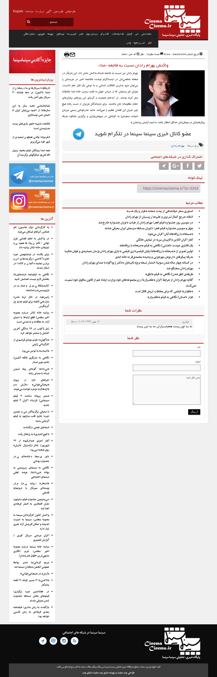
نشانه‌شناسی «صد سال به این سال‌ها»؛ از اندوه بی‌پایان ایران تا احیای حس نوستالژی (31, 110)
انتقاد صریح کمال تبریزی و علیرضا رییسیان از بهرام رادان (159, 217)
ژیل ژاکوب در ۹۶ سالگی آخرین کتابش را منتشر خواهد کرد (31, 331)
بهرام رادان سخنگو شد (180, 268)
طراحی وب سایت (126, 673)
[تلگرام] (43, 641)
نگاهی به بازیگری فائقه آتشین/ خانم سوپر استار (31, 360)
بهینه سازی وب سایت (104, 673)
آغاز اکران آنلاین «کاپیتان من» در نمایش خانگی (164, 240)
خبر (137, 34)
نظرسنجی (58, 11)
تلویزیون (41, 34)
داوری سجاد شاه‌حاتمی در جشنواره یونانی (31, 458)
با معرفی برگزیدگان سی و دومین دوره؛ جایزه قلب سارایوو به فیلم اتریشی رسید (31, 416)
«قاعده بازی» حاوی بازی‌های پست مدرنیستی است (31, 126)
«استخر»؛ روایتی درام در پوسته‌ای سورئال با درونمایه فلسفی (31, 488)
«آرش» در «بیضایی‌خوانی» (34, 573)
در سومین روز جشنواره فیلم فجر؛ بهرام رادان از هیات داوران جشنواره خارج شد (145, 222)
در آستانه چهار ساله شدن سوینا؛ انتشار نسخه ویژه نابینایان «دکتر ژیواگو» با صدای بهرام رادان (137, 262)
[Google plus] (176, 166)
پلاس (129, 43)
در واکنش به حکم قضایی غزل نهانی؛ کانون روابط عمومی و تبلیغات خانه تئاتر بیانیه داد (31, 243)
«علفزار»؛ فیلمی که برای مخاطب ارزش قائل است (164, 291)
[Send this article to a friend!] (72, 54)
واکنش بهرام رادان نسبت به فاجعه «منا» (133, 65)
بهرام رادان (177, 146)
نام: (198, 347)
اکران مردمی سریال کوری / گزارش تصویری (31, 537)
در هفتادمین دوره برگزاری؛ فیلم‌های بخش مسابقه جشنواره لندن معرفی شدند (31, 596)
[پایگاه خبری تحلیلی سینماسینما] (183, 21)
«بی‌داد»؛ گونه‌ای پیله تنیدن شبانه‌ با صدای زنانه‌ (31, 371)
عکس (81, 34)
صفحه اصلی (146, 34)
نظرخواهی (70, 11)
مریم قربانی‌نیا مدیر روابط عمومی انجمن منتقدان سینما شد (31, 564)
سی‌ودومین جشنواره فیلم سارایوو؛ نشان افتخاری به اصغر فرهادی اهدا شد (31, 504)
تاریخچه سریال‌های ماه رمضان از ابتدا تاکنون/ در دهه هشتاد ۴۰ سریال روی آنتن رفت (31, 93)
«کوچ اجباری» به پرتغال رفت (33, 434)
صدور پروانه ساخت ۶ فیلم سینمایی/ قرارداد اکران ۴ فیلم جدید (31, 401)
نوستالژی (60, 34)
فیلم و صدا (71, 34)
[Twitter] (199, 166)
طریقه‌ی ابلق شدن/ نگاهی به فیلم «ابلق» (169, 274)
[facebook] (187, 166)
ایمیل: (197, 361)
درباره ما (39, 11)
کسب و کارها (139, 43)
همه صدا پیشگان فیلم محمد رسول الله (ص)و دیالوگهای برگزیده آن (31, 152)
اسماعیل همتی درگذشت (36, 427)
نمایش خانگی (29, 34)
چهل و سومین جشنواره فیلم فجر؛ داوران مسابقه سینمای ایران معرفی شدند (149, 228)
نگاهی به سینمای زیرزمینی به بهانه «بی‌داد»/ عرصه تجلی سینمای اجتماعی (31, 472)
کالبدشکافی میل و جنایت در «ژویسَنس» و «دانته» (31, 288)
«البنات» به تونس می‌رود (35, 351)
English (18, 11)
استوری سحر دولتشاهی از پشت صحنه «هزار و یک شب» (160, 211)
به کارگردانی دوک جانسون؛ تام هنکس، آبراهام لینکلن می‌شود (31, 229)
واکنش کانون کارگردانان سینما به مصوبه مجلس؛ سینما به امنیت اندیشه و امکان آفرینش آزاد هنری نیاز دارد (31, 522)
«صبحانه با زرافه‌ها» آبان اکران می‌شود (170, 234)
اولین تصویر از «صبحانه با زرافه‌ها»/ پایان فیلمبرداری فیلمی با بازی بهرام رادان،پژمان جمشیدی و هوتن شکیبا (129, 251)
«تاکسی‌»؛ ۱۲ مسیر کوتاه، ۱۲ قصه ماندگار (31, 582)
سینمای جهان (92, 34)
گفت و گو (104, 34)
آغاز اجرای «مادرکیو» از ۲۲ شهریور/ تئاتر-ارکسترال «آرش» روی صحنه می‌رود (31, 445)
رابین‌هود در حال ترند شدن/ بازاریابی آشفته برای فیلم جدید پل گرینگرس (31, 302)
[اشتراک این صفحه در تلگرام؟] (164, 166)
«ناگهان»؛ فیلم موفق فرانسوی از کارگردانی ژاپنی (31, 342)
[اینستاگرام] (64, 641)
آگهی (48, 11)
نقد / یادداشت (118, 34)
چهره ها (50, 34)
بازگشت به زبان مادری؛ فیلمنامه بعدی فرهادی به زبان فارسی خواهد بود (31, 612)
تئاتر (150, 43)
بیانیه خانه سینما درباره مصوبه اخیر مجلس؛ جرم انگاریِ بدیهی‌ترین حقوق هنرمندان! (31, 551)
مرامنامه (29, 11)
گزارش (129, 34)
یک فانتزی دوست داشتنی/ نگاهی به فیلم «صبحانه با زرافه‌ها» (156, 245)
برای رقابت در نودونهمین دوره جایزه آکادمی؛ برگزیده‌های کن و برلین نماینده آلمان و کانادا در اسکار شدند (31, 261)
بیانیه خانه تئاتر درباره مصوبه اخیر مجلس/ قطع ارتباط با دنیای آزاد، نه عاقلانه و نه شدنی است (31, 317)
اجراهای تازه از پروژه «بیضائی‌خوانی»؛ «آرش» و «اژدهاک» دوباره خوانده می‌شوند (31, 385)
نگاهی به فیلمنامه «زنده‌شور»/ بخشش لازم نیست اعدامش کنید (31, 276)
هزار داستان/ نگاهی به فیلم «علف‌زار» (170, 297)
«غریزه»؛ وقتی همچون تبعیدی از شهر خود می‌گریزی (31, 139)
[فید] (74, 641)
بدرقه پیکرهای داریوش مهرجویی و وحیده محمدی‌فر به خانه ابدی (154, 257)
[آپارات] (53, 641)
